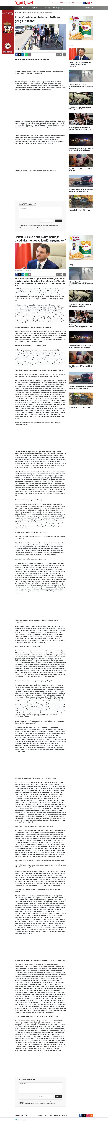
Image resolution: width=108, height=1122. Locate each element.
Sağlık (45, 8)
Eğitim (50, 8)
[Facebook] (16, 54)
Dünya (16, 8)
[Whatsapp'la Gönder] (26, 54)
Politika (36, 8)
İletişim (50, 1115)
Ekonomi (26, 8)
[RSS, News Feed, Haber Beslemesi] (91, 1115)
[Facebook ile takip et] (84, 3)
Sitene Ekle (64, 1115)
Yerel (31, 8)
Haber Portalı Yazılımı (22, 1119)
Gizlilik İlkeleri (57, 1115)
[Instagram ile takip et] (89, 3)
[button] (57, 54)
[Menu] (93, 8)
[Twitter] (19, 54)
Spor (41, 8)
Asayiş (61, 8)
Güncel (21, 8)
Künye (45, 1115)
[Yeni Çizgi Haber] (24, 3)
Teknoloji (55, 8)
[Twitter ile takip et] (86, 3)
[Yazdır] (29, 54)
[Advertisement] (40, 103)
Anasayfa (19, 12)
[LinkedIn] (22, 54)
